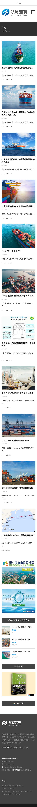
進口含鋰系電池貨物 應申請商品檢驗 (17, 393)
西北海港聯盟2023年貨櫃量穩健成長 (17, 488)
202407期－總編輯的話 (11, 251)
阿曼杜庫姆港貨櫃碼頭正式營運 (15, 441)
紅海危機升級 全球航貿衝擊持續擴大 (17, 296)
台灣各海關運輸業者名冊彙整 (21, 639)
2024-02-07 (4, 71)
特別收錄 (14, 630)
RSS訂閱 (19, 703)
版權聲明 (25, 747)
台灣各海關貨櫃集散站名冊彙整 (22, 627)
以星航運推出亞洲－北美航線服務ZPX (18, 535)
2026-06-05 (14, 657)
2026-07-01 (14, 645)
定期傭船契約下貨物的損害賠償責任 (17, 68)
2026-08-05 (14, 632)
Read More (6, 79)
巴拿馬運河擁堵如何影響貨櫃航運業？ (18, 206)
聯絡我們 (16, 770)
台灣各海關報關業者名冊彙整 (21, 652)
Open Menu (33, 12)
